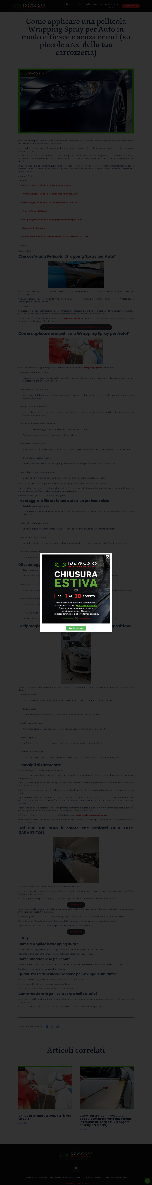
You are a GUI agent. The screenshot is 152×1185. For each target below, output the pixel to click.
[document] (76, 592)
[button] (107, 557)
